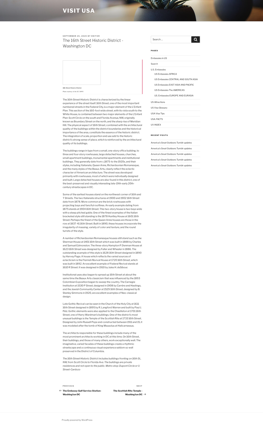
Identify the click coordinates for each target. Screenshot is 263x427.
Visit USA (79, 10)
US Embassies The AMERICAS (169, 90)
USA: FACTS (157, 119)
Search (154, 63)
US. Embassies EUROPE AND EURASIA (173, 95)
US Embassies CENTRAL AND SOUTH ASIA (176, 79)
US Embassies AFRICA (165, 74)
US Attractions (158, 102)
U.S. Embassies (158, 69)
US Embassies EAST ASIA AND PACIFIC (174, 84)
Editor (95, 36)
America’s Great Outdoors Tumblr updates (171, 142)
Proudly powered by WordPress (77, 420)
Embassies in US (159, 58)
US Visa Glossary (159, 107)
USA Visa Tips (158, 113)
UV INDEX (156, 124)
